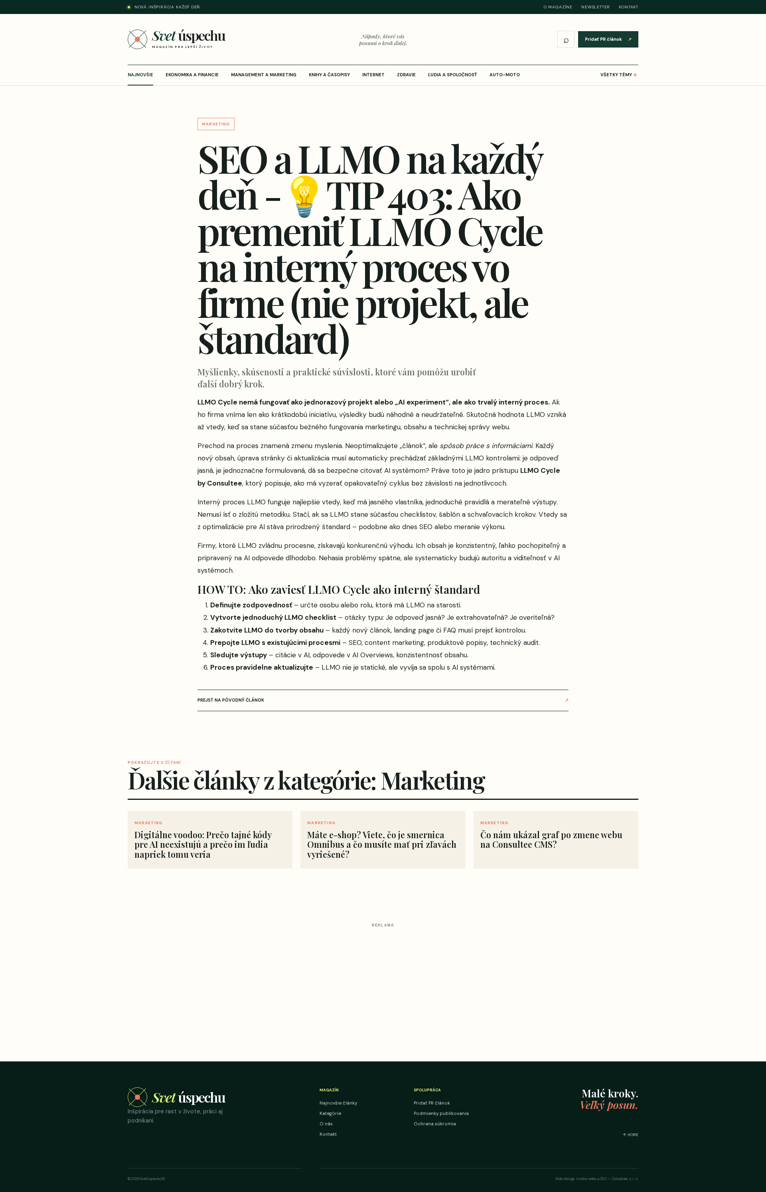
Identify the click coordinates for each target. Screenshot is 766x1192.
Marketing (216, 124)
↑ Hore (630, 1134)
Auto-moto (505, 74)
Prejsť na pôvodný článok (383, 700)
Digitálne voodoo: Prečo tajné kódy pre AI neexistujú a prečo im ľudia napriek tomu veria (202, 844)
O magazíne (558, 7)
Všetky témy (619, 74)
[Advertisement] (383, 986)
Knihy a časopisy (329, 74)
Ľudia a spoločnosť (452, 74)
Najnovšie (140, 74)
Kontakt (628, 7)
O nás (326, 1124)
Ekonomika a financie (192, 74)
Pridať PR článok (608, 39)
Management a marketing (263, 74)
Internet (373, 74)
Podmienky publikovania (441, 1114)
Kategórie (330, 1114)
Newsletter (595, 7)
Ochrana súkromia (435, 1124)
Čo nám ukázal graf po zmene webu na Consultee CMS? (551, 839)
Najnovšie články (338, 1103)
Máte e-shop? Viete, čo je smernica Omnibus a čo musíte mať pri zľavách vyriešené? (381, 844)
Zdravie (406, 74)
